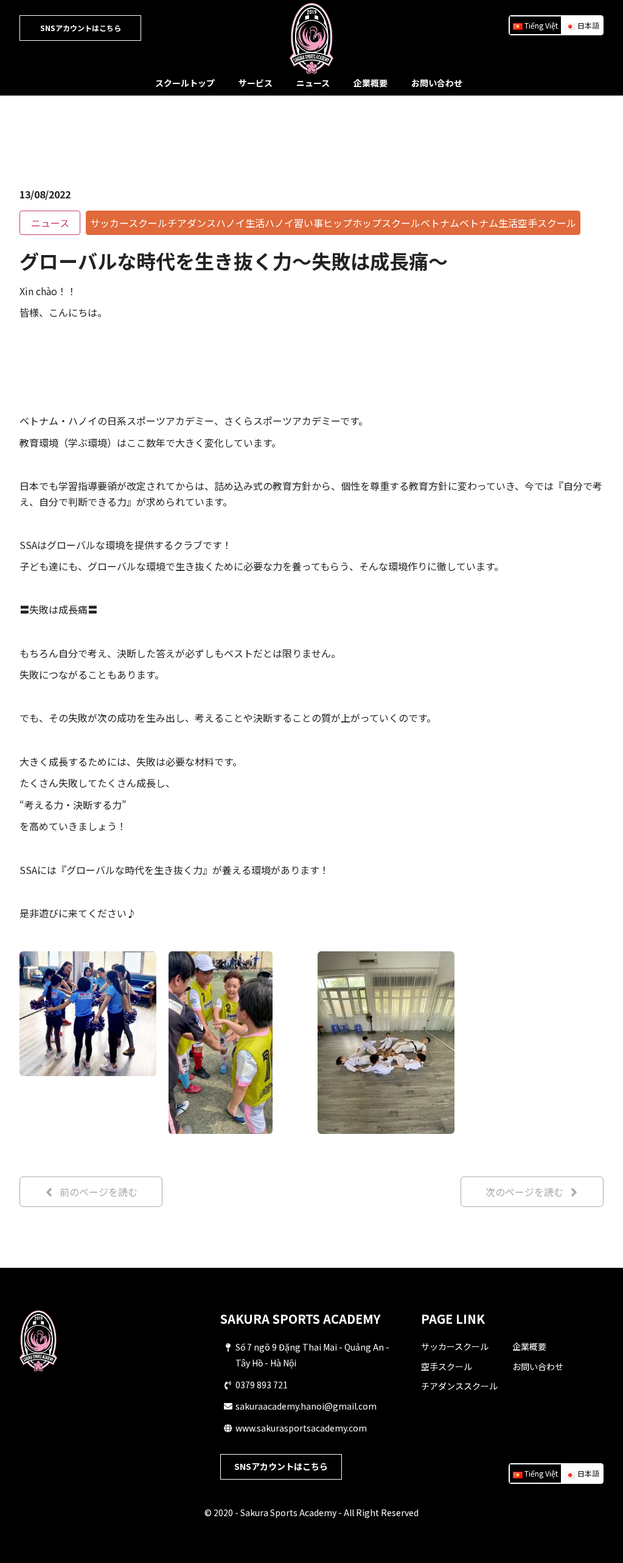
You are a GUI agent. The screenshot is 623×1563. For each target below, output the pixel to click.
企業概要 (370, 83)
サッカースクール (455, 1346)
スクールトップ (185, 83)
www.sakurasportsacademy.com (301, 1428)
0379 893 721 (261, 1385)
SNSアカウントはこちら (80, 28)
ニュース (313, 83)
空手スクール (446, 1366)
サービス (255, 83)
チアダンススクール (459, 1386)
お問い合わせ (436, 83)
